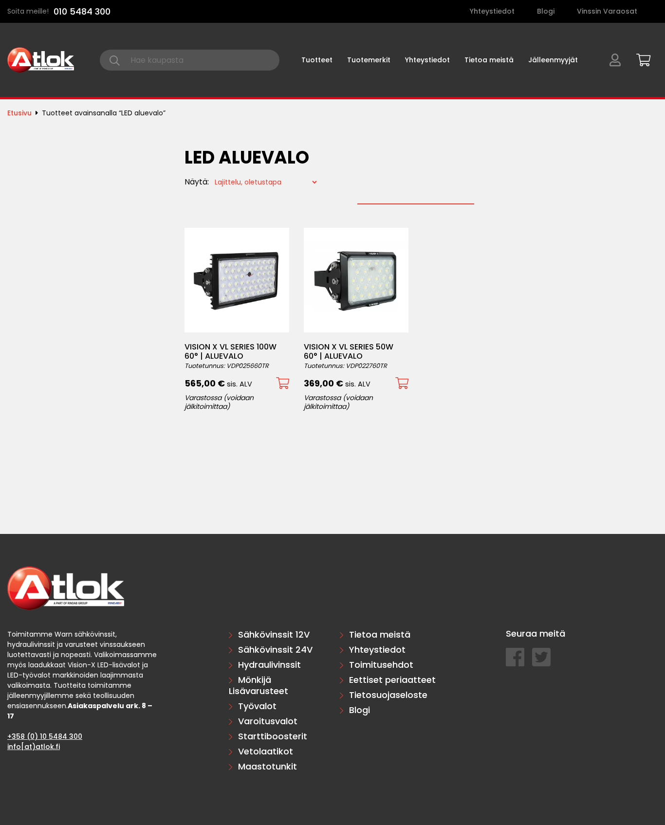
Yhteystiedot (492, 11)
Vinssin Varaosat (607, 11)
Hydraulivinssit (269, 665)
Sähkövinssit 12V (274, 634)
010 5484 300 (82, 11)
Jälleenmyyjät (553, 60)
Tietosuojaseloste (388, 695)
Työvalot (257, 706)
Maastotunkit (267, 766)
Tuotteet (316, 60)
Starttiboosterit (272, 736)
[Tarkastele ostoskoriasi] (640, 58)
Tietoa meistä (489, 60)
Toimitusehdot (381, 665)
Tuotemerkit (368, 60)
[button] (282, 383)
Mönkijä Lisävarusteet (258, 685)
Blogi (545, 11)
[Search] (115, 60)
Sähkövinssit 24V (275, 649)
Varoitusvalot (267, 721)
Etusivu (19, 113)
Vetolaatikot (265, 751)
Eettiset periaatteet (392, 680)
